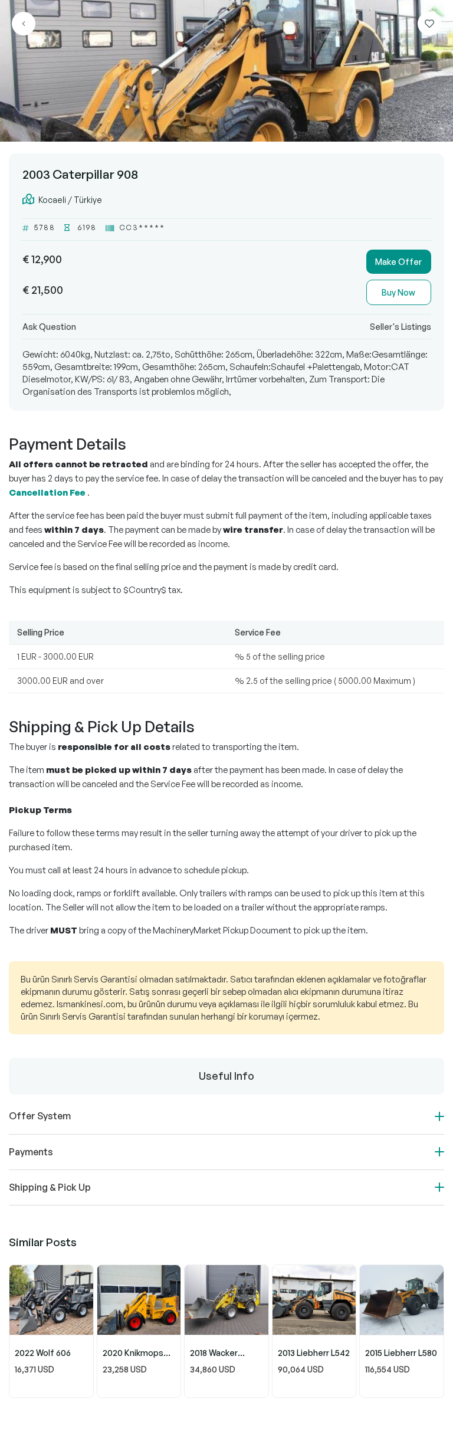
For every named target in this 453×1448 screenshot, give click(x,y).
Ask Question (49, 327)
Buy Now (398, 292)
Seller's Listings (400, 327)
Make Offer (398, 262)
